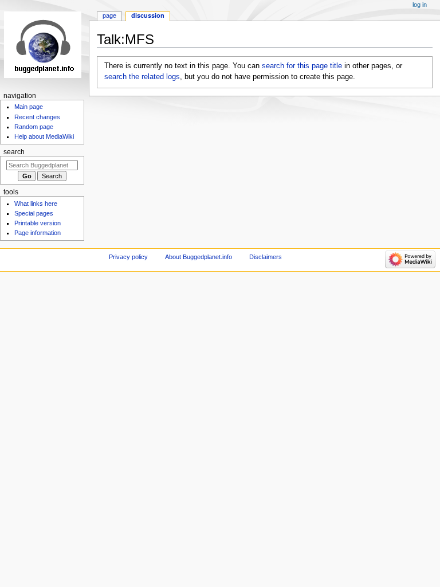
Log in (419, 4)
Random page (33, 126)
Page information (37, 232)
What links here (35, 203)
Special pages (33, 213)
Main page (28, 106)
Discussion (147, 15)
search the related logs (142, 77)
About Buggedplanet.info (198, 256)
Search (14, 151)
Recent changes (37, 117)
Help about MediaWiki (44, 136)
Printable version (37, 223)
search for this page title (302, 66)
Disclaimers (265, 256)
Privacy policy (128, 256)
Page (109, 15)
